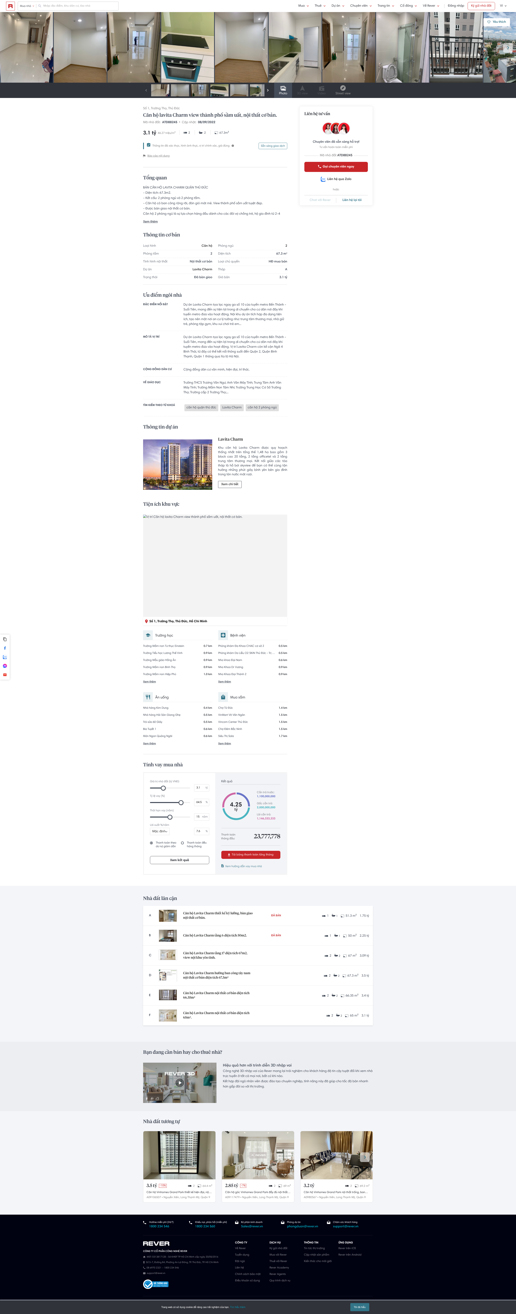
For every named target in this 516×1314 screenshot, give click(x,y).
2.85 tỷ (231, 1186)
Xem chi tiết (229, 484)
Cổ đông (406, 6)
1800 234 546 (159, 1226)
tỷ (207, 788)
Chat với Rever (320, 200)
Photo (283, 93)
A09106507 (154, 1197)
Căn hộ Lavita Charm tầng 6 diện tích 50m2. (215, 935)
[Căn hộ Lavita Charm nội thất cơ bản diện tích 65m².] (168, 1015)
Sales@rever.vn (252, 1226)
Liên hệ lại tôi (352, 200)
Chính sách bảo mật (248, 1274)
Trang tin (384, 6)
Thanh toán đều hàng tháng (197, 845)
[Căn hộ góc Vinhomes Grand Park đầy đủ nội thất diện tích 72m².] (258, 1155)
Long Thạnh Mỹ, (190, 1197)
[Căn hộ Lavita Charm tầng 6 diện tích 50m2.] (168, 936)
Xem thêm (150, 222)
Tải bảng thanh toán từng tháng (252, 854)
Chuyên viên (359, 6)
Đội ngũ (240, 1261)
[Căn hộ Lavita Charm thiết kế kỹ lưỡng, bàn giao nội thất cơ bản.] (168, 916)
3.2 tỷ (309, 1186)
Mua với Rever (278, 1255)
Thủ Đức (174, 108)
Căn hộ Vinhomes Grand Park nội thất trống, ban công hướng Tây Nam (334, 1193)
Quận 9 (205, 1197)
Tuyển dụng (242, 1255)
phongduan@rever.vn (302, 1226)
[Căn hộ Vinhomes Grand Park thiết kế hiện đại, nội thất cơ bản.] (179, 1155)
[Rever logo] (10, 6)
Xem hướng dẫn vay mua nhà (243, 866)
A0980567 (310, 1197)
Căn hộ (207, 246)
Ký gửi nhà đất (481, 6)
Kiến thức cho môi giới (318, 1261)
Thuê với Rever (278, 1261)
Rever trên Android (349, 1255)
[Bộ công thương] (156, 1284)
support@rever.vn (345, 1226)
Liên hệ (239, 1267)
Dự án (336, 6)
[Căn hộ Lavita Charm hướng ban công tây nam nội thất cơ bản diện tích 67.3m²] (168, 976)
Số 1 (146, 108)
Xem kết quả (179, 860)
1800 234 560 (205, 1226)
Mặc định (158, 831)
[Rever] (187, 1243)
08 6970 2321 (154, 1268)
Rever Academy (279, 1267)
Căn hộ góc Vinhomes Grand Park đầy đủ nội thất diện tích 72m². (256, 1193)
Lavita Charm (202, 269)
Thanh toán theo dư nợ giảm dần (166, 845)
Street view (343, 93)
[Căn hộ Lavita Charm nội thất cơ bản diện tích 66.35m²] (168, 995)
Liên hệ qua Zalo (339, 179)
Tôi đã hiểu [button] (360, 1307)
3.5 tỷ (152, 1186)
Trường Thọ (159, 108)
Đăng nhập (456, 6)
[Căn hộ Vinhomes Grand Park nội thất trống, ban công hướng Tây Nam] (337, 1155)
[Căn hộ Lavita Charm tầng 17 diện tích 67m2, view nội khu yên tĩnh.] (168, 956)
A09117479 (232, 1197)
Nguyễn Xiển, (171, 1197)
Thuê (318, 6)
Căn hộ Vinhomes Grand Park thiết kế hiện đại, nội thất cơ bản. (178, 1193)
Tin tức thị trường (314, 1248)
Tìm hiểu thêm (238, 1307)
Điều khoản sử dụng (247, 1280)
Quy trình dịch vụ (279, 1280)
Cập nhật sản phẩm (316, 1255)
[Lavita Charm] (177, 465)
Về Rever (429, 6)
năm (205, 817)
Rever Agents (277, 1274)
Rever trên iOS (347, 1248)
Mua (301, 6)
